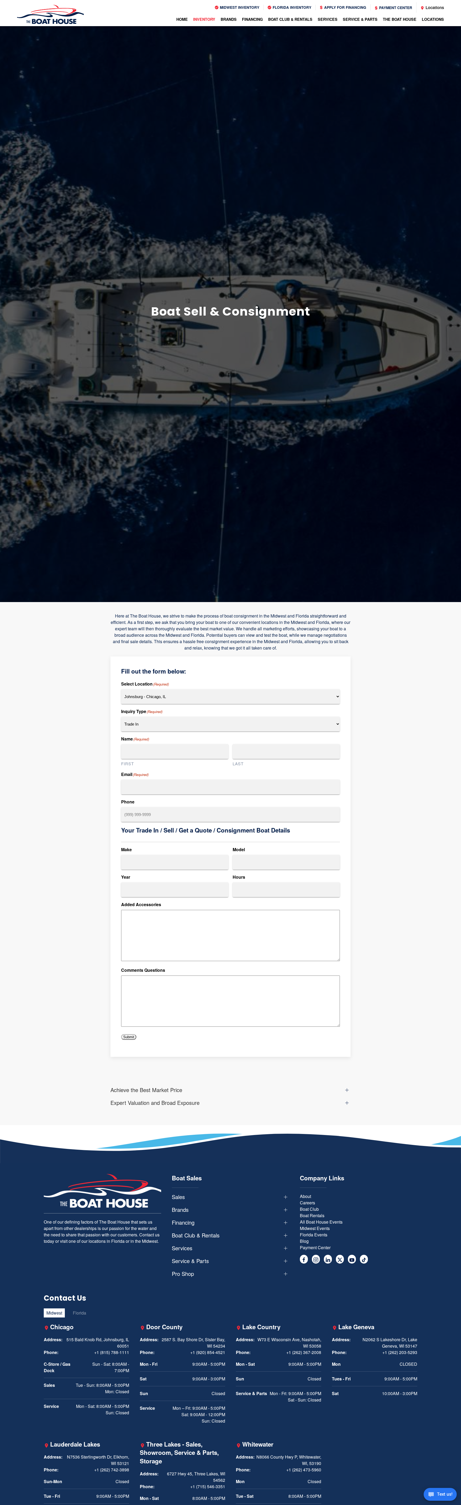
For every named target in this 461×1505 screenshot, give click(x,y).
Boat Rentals (312, 1215)
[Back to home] (50, 14)
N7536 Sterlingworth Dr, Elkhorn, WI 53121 (98, 1460)
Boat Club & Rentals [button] (290, 19)
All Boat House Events (321, 1222)
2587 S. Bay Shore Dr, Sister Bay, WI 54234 (193, 1342)
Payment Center (395, 7)
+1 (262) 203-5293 (399, 1352)
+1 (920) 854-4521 (207, 1352)
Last (238, 763)
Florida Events (313, 1235)
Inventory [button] (204, 19)
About (305, 1196)
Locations (434, 7)
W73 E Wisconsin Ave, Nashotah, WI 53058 (289, 1342)
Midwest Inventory (239, 7)
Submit (128, 1037)
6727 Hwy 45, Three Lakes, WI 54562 (196, 1477)
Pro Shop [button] (183, 1273)
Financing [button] (252, 19)
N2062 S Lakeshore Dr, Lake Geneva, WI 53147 (390, 1342)
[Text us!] (440, 1495)
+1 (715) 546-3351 (207, 1486)
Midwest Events (315, 1228)
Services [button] (327, 19)
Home (182, 19)
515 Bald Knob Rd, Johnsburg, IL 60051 (97, 1342)
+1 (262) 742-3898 (111, 1470)
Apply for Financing (344, 7)
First (127, 763)
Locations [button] (433, 19)
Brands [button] (229, 19)
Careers (307, 1203)
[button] (230, 1090)
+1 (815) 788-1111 (111, 1352)
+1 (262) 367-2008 (303, 1352)
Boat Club (309, 1209)
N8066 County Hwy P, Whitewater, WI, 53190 (288, 1460)
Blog (304, 1241)
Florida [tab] (79, 1313)
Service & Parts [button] (360, 19)
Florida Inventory (291, 7)
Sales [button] (178, 1197)
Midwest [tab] (54, 1313)
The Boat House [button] (399, 19)
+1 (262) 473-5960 (303, 1470)
